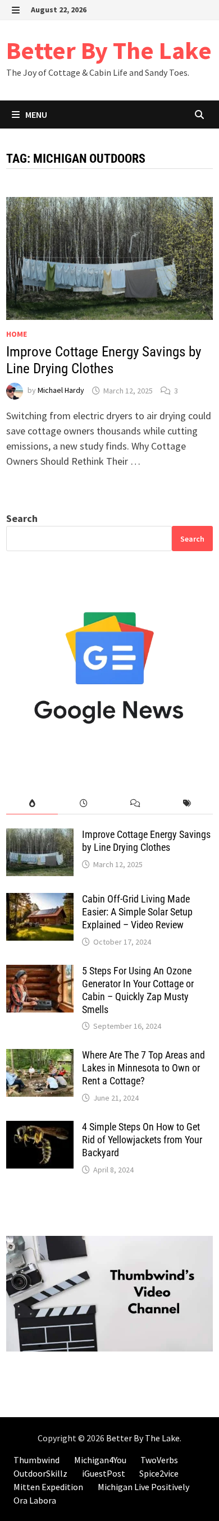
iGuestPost (103, 1473)
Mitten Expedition (48, 1486)
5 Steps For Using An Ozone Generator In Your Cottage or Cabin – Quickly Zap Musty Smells (138, 990)
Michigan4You (100, 1459)
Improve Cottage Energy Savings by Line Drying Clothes (103, 360)
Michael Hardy (61, 391)
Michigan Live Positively (143, 1486)
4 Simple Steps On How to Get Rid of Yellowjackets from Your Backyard (142, 1139)
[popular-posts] (32, 803)
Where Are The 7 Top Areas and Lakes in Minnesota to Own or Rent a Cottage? (143, 1068)
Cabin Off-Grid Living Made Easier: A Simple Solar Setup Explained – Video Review (137, 912)
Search (22, 518)
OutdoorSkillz (40, 1473)
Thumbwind (36, 1459)
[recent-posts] (84, 803)
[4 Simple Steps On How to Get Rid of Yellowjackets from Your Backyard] (40, 1128)
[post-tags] (187, 803)
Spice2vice (159, 1473)
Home (16, 334)
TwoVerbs (159, 1459)
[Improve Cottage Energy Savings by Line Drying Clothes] (40, 836)
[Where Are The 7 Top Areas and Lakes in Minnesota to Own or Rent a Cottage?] (40, 1056)
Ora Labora (34, 1500)
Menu (35, 114)
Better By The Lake (109, 50)
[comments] (135, 803)
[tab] (32, 803)
